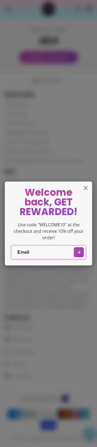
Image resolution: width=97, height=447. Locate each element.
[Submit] (79, 252)
